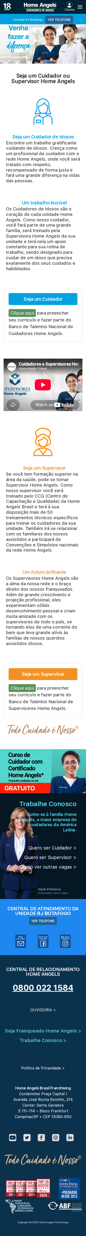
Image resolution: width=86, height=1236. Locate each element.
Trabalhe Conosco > (43, 1040)
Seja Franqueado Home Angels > (43, 1031)
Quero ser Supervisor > (50, 857)
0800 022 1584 (43, 987)
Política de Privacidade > (43, 1068)
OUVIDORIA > (43, 1010)
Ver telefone (59, 19)
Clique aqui (22, 313)
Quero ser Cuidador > (52, 848)
